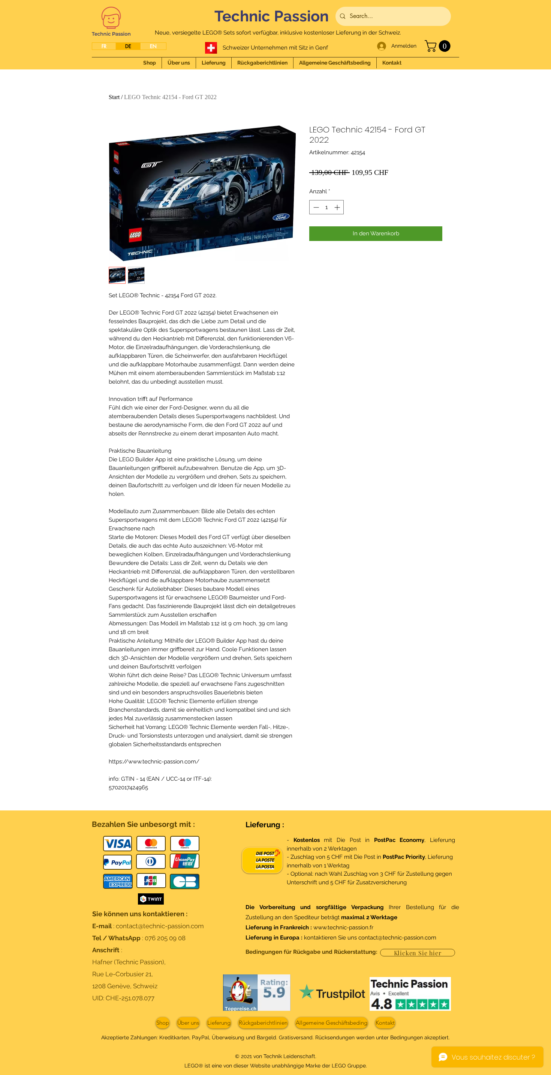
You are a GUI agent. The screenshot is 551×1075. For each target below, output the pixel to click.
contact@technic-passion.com (160, 926)
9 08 (179, 938)
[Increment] (338, 207)
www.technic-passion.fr (343, 927)
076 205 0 (159, 938)
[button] (439, 46)
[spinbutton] (326, 207)
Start (114, 97)
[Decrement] (315, 207)
